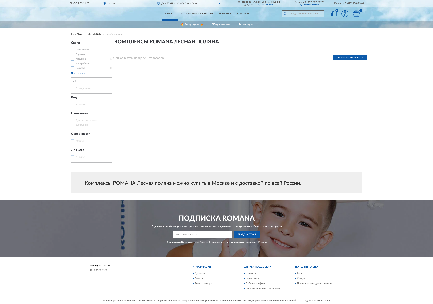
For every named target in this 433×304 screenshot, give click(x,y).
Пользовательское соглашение (263, 288)
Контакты (243, 14)
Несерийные (82, 63)
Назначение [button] (79, 113)
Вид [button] (74, 97)
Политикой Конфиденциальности (216, 242)
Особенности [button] (80, 133)
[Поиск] (285, 13)
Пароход (80, 68)
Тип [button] (73, 81)
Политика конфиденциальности (314, 283)
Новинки (225, 14)
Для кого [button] (77, 150)
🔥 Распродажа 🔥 (192, 24)
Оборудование (221, 24)
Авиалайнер (82, 50)
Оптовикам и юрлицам (197, 14)
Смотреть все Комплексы (350, 58)
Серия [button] (75, 42)
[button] (309, 5)
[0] (356, 13)
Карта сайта (252, 278)
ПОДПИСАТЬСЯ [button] (247, 234)
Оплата (199, 278)
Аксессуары (245, 24)
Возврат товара (203, 283)
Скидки (301, 278)
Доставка (200, 273)
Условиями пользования (245, 242)
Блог (299, 273)
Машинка (81, 59)
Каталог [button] (170, 14)
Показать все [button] (78, 73)
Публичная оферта (256, 283)
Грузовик (81, 54)
